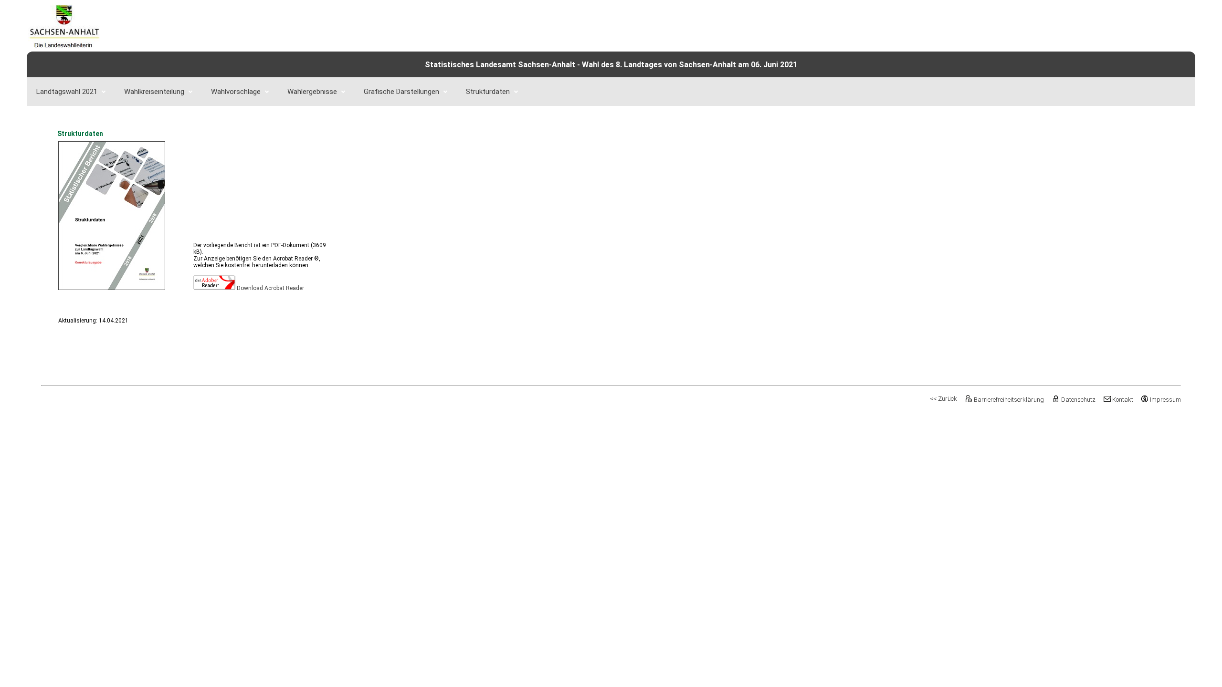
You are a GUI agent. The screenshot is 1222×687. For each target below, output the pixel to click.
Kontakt (1122, 399)
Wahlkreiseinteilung (154, 91)
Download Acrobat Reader (270, 288)
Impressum (1165, 399)
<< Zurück (943, 398)
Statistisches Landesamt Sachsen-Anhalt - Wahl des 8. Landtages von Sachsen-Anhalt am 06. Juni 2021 (611, 64)
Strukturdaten (488, 91)
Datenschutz (1078, 399)
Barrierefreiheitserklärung (1009, 399)
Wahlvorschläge (236, 91)
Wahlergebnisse (312, 91)
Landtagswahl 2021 (66, 91)
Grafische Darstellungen (401, 91)
